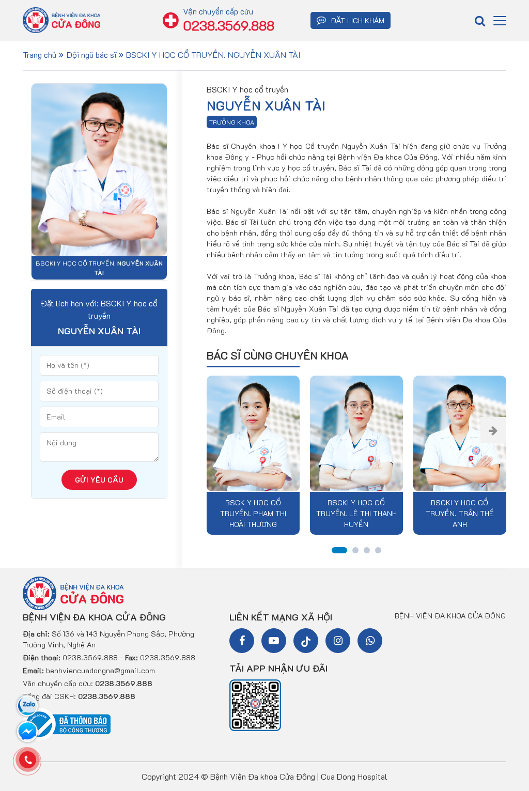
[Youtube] (273, 640)
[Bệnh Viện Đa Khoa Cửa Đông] (73, 592)
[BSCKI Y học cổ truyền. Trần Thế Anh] (459, 435)
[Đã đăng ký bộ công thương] (67, 723)
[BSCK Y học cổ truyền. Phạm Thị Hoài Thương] (253, 435)
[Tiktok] (305, 640)
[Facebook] (241, 640)
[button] (493, 430)
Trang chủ (39, 54)
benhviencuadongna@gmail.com (100, 670)
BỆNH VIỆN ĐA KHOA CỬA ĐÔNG (450, 616)
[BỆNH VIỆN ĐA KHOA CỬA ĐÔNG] (61, 19)
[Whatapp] (369, 640)
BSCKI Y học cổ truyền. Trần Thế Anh (460, 513)
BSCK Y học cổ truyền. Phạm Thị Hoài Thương (253, 513)
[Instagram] (337, 640)
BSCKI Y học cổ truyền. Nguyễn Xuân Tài (213, 54)
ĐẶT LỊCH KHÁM (356, 20)
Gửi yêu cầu (99, 480)
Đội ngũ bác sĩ (91, 54)
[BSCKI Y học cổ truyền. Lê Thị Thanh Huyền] (356, 435)
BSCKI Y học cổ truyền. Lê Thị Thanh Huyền (356, 513)
